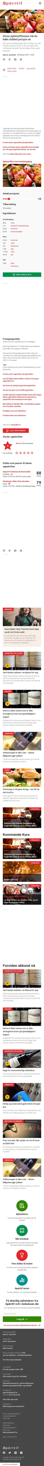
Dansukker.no (16, 425)
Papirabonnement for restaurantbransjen (18, 1383)
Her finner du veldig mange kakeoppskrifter (19, 385)
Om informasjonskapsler (12, 1360)
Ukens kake (11, 71)
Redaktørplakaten (25, 1355)
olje (12, 255)
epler (12, 263)
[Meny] (40, 3)
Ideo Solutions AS (15, 1459)
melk (12, 252)
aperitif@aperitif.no (10, 1392)
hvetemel (14, 229)
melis (13, 243)
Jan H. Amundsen (9, 1341)
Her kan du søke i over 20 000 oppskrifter (18, 390)
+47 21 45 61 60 (14, 1395)
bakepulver (15, 246)
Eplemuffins (11, 68)
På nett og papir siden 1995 (13, 1369)
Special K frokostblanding (20, 226)
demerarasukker (17, 231)
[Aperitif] (12, 3)
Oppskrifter (31, 68)
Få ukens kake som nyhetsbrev (14, 415)
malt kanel (14, 266)
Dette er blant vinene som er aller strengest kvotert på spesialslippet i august (19, 713)
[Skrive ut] (21, 59)
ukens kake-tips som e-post (20, 154)
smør (12, 223)
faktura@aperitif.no (10, 1432)
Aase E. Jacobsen (9, 55)
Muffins (21, 68)
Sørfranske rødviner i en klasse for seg (20, 672)
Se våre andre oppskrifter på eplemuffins (18, 142)
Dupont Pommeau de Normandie (16, 472)
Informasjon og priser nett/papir (15, 1376)
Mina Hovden (8, 1348)
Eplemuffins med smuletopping (17, 161)
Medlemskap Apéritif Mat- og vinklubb (17, 1386)
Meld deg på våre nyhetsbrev (13, 1406)
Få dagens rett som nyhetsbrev (14, 411)
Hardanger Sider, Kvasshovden (16, 481)
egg (12, 249)
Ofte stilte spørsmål (10, 1399)
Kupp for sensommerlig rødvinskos (19, 1070)
